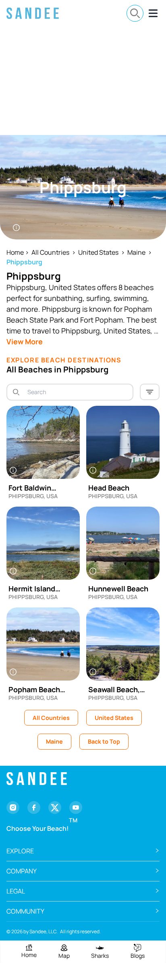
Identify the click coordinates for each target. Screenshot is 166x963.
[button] (83, 851)
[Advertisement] (83, 81)
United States (98, 252)
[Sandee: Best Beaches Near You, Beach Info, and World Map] (32, 13)
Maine (136, 252)
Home (15, 252)
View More (24, 341)
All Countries (50, 252)
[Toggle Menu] (153, 13)
